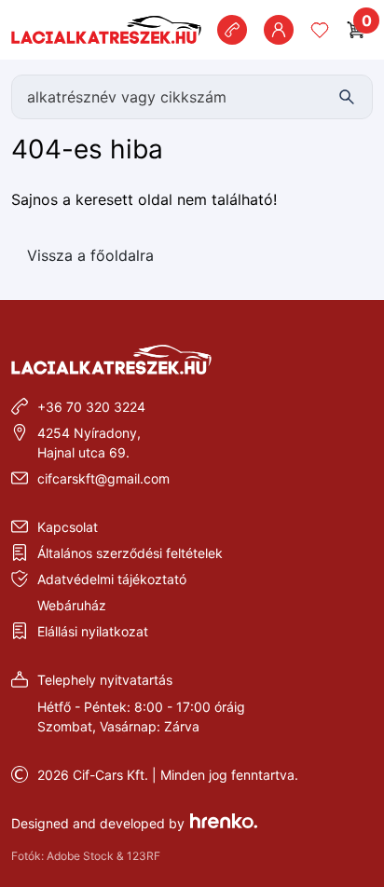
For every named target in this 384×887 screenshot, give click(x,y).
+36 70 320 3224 (91, 407)
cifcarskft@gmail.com (103, 478)
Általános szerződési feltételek (130, 553)
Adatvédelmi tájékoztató (111, 579)
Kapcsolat (67, 527)
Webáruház (71, 605)
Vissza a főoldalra (90, 255)
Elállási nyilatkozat (92, 631)
